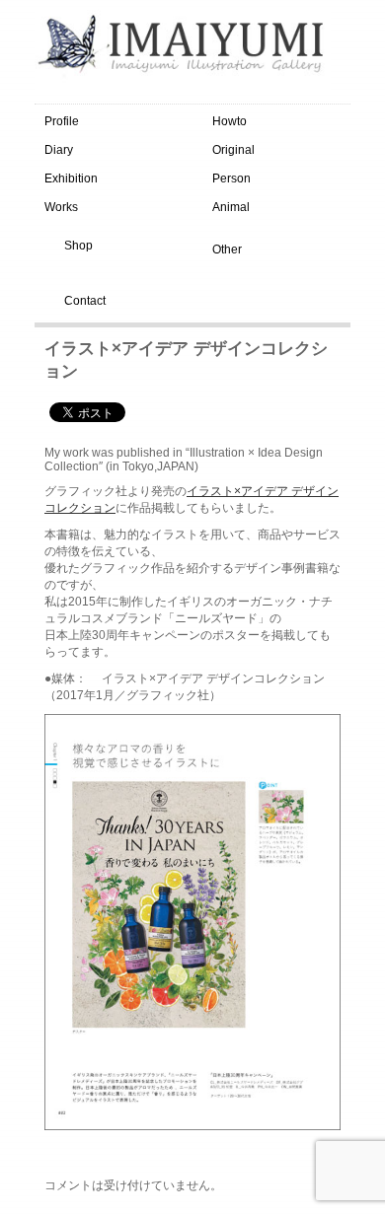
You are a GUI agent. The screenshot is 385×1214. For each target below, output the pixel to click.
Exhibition (71, 178)
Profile (61, 121)
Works (61, 207)
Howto (229, 121)
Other (227, 249)
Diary (58, 150)
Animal (231, 207)
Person (231, 178)
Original (233, 150)
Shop (78, 245)
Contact (85, 301)
